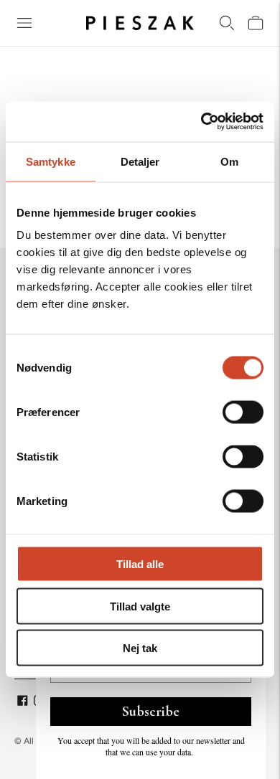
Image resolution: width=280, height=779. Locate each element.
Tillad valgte (140, 606)
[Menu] (24, 23)
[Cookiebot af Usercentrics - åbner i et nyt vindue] (201, 122)
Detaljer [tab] (140, 161)
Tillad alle (140, 564)
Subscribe (150, 711)
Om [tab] (229, 161)
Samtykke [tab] (50, 161)
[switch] (243, 412)
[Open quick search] (227, 23)
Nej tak (140, 648)
